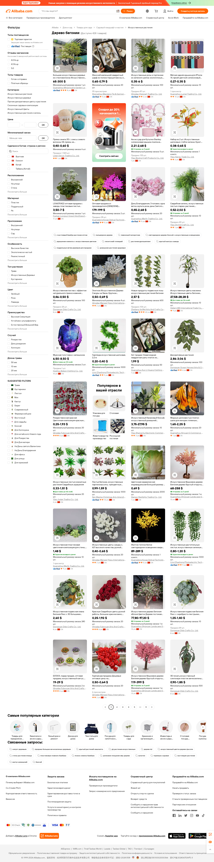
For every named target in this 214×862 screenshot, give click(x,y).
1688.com (77, 849)
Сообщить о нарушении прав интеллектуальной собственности (147, 805)
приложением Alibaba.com (152, 836)
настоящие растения (186, 756)
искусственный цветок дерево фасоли (177, 749)
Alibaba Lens (21, 836)
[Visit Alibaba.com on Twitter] (186, 815)
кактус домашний (19, 762)
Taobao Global (119, 849)
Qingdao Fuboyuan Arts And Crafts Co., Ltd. (70, 433)
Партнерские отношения (184, 804)
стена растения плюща (22, 756)
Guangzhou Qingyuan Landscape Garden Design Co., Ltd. (187, 497)
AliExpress (65, 849)
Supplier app (111, 836)
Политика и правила (56, 815)
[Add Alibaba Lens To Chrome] (49, 836)
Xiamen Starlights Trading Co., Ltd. (146, 497)
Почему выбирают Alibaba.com (20, 782)
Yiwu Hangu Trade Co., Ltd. (182, 157)
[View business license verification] (133, 857)
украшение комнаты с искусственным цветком (76, 241)
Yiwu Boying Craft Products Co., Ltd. (147, 158)
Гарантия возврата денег (59, 788)
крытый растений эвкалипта (91, 749)
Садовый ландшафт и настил (110, 27)
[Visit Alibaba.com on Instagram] (191, 815)
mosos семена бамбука (84, 756)
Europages (149, 849)
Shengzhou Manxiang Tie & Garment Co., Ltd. (109, 94)
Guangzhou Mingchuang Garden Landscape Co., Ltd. (70, 87)
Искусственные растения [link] (140, 27)
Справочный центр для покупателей (148, 782)
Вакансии (10, 799)
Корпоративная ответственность (21, 793)
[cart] (157, 11)
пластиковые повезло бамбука (53, 756)
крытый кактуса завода (169, 241)
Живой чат (135, 788)
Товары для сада (84, 27)
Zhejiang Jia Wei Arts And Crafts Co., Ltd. (148, 309)
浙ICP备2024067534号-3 (181, 857)
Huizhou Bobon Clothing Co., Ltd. (68, 371)
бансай (39, 762)
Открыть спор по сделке (142, 793)
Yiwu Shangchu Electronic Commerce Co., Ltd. (148, 433)
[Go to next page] (151, 707)
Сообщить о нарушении (142, 813)
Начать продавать (180, 788)
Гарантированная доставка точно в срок (63, 794)
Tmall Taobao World (92, 849)
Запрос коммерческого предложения (107, 791)
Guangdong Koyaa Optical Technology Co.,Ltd (109, 220)
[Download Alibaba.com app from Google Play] (198, 836)
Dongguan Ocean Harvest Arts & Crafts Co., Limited (187, 367)
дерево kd (148, 749)
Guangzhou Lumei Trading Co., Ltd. (186, 94)
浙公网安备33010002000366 (154, 857)
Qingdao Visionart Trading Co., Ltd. (146, 94)
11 (146, 707)
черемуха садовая (161, 756)
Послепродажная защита (59, 801)
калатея (141, 756)
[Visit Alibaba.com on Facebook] (174, 815)
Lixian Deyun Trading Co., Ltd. (66, 155)
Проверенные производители (103, 785)
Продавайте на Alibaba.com (185, 782)
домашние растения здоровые (113, 248)
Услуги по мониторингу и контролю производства (64, 808)
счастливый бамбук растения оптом (72, 235)
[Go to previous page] (105, 707)
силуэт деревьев (19, 749)
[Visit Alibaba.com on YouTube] (197, 815)
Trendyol (138, 849)
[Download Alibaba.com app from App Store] (177, 836)
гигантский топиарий (114, 241)
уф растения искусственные (123, 749)
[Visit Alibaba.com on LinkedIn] (180, 815)
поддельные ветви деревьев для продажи (74, 248)
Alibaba (55, 27)
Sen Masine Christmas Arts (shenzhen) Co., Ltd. (109, 497)
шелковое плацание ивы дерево (116, 756)
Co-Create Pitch (13, 788)
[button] (118, 11)
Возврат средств (139, 799)
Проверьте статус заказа (184, 793)
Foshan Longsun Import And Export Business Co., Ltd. (70, 216)
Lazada (107, 849)
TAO (130, 849)
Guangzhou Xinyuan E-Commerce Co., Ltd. (187, 433)
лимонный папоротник (130, 235)
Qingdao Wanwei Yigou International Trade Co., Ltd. (109, 303)
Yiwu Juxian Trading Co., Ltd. (65, 499)
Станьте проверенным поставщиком (189, 799)
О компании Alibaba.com (18, 776)
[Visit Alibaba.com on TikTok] (203, 815)
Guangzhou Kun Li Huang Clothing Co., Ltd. (148, 370)
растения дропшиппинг (141, 241)
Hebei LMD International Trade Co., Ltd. (187, 308)
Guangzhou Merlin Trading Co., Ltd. (146, 218)
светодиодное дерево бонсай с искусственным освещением (174, 235)
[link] (210, 834)
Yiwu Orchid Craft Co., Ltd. (182, 225)
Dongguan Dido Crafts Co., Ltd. (67, 309)
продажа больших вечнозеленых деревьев (53, 749)
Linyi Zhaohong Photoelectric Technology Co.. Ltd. (109, 372)
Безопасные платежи (57, 782)
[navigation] (28, 367)
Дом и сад (67, 27)
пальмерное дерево (104, 235)
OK (43, 125)
